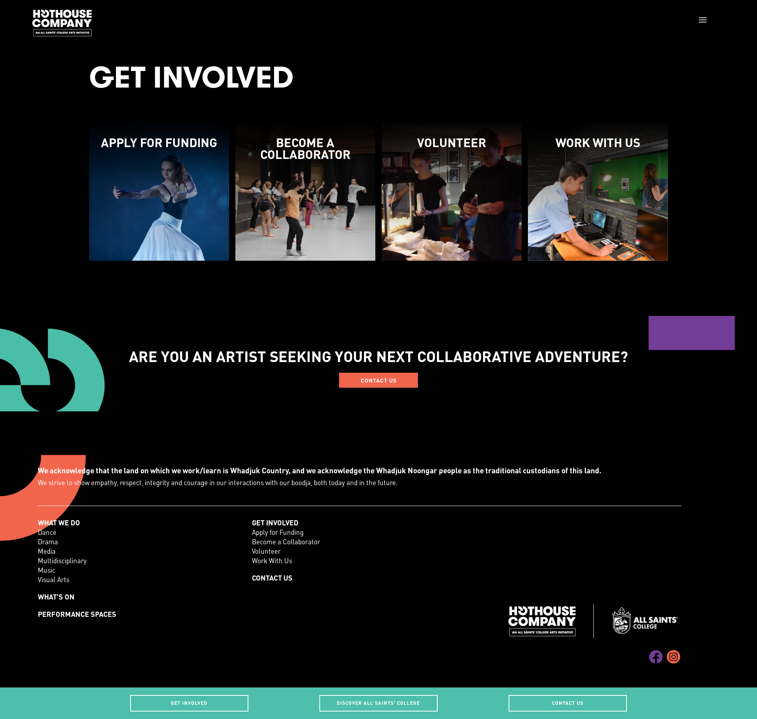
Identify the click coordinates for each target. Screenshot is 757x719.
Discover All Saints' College (378, 703)
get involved (189, 703)
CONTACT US (379, 380)
